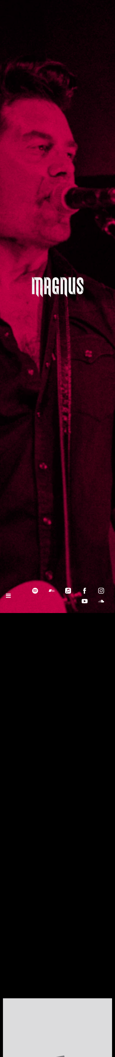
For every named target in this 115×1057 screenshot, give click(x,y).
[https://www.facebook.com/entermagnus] (85, 591)
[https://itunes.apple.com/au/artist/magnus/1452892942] (68, 591)
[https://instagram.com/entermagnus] (101, 591)
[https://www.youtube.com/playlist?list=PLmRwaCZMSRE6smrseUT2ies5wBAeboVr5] (85, 601)
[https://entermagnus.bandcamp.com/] (52, 591)
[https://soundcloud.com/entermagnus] (101, 601)
